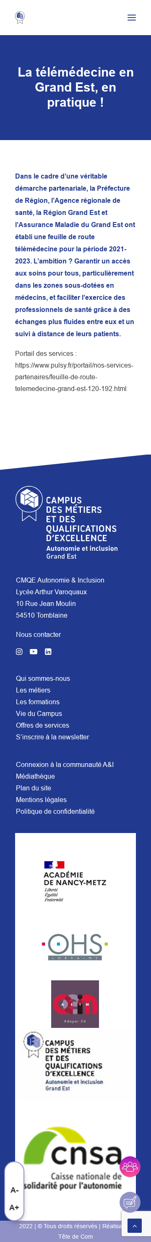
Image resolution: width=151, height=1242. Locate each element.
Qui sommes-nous (43, 678)
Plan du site (33, 788)
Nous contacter (38, 634)
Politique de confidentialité (55, 811)
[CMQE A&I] (24, 17)
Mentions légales (41, 799)
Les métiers (33, 690)
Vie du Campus (39, 713)
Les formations (38, 701)
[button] (131, 17)
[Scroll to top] (135, 1225)
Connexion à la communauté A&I (65, 764)
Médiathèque (35, 776)
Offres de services (42, 725)
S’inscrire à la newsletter (52, 737)
